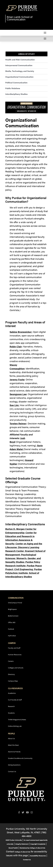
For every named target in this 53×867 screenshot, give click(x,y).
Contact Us (12, 771)
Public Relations (12, 88)
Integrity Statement (21, 844)
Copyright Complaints (37, 844)
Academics (12, 693)
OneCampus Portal (15, 603)
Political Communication (16, 82)
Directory (11, 674)
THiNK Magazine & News (17, 719)
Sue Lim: (14, 405)
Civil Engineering (23, 569)
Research (11, 706)
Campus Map (13, 681)
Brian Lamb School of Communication (19, 18)
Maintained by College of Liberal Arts (32, 848)
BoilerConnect (13, 616)
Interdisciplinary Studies (16, 94)
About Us (11, 738)
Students (11, 713)
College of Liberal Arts (22, 852)
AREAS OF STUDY (26, 54)
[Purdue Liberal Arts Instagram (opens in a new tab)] (33, 813)
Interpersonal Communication (18, 65)
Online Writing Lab (15, 726)
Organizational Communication (19, 76)
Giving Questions (14, 765)
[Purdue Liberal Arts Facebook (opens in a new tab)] (20, 813)
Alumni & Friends (14, 752)
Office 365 (11, 622)
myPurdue (12, 636)
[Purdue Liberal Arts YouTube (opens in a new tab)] (28, 813)
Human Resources (14, 654)
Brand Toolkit (13, 848)
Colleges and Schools (15, 668)
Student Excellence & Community (20, 758)
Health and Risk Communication (20, 59)
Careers (11, 661)
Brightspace (12, 609)
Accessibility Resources (38, 856)
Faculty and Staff (14, 648)
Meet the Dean (13, 745)
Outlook (11, 629)
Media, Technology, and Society (19, 71)
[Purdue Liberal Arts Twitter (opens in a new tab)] (24, 813)
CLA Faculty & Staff (15, 700)
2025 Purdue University (14, 840)
